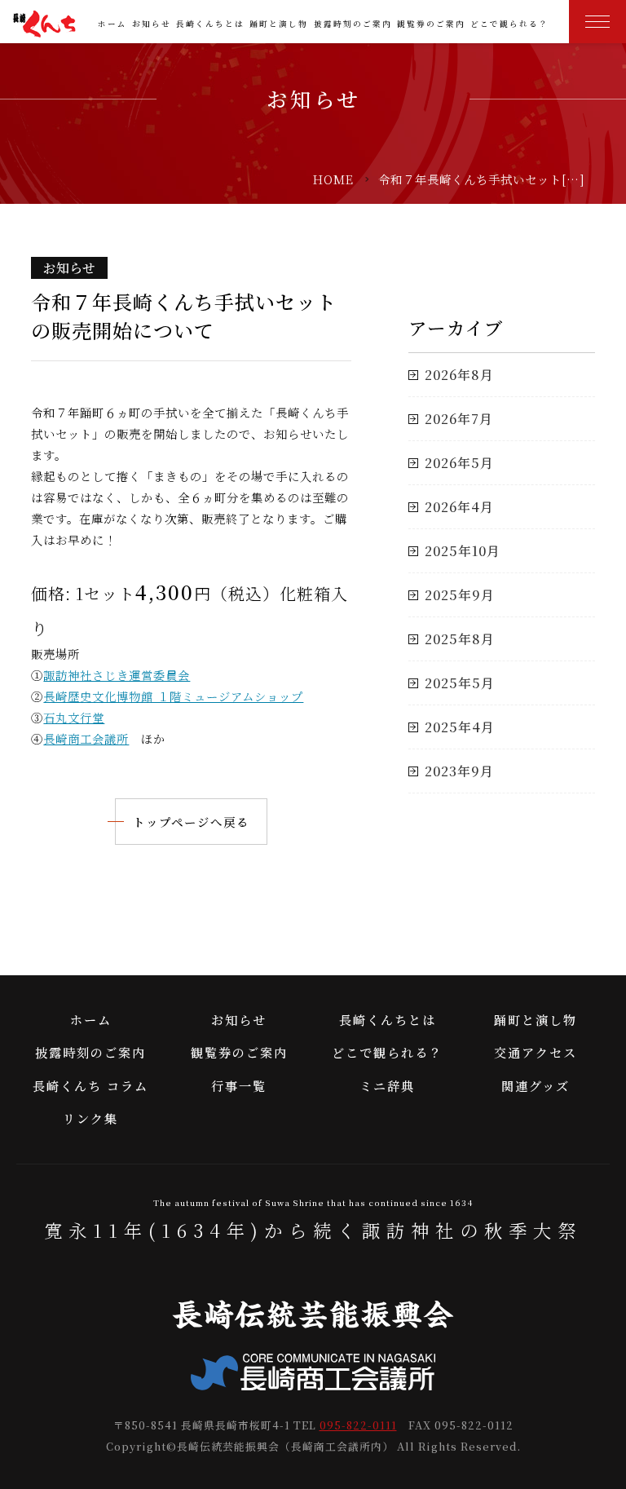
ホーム (112, 23)
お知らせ (151, 23)
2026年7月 (459, 418)
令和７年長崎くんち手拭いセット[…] (481, 179)
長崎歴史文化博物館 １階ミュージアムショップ (173, 696)
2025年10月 (462, 550)
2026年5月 (459, 462)
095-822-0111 (358, 1425)
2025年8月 (460, 639)
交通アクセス (535, 1052)
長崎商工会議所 (86, 738)
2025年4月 (460, 727)
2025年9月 (460, 594)
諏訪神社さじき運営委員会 (116, 674)
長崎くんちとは (210, 23)
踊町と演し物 (278, 23)
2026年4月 (459, 506)
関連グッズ (535, 1085)
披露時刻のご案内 (353, 23)
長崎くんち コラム (90, 1085)
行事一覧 (239, 1085)
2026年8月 (459, 374)
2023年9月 (459, 771)
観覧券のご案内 (431, 23)
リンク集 (90, 1118)
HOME (333, 179)
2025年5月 (460, 683)
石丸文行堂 (73, 717)
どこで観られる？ (509, 23)
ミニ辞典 (387, 1085)
